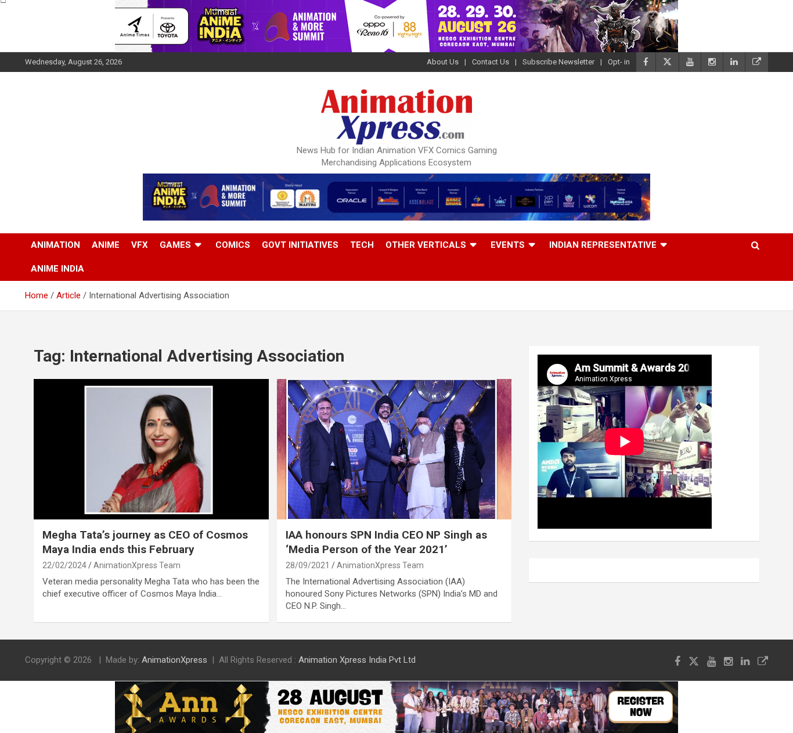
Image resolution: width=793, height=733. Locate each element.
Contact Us (490, 61)
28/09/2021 (308, 565)
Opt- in (619, 61)
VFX (139, 245)
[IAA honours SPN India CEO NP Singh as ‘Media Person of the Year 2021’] (394, 449)
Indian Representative (603, 245)
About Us (443, 61)
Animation (55, 245)
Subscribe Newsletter (558, 61)
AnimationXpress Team (137, 565)
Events (508, 245)
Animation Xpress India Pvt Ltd (357, 660)
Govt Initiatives (300, 245)
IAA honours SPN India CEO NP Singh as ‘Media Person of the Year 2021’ (386, 542)
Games (175, 245)
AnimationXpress (174, 660)
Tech (362, 245)
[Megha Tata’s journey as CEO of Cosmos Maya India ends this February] (151, 449)
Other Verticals (425, 245)
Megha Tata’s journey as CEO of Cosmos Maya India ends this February (145, 542)
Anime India (57, 268)
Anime (106, 245)
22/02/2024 (64, 565)
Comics (232, 245)
